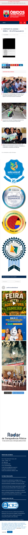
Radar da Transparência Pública (16, 519)
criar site (10, 511)
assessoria (11, 513)
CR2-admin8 (5, 34)
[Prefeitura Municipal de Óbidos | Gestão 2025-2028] (14, 13)
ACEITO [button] (9, 531)
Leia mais (19, 528)
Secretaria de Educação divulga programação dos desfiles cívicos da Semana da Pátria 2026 (14, 3)
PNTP (7, 519)
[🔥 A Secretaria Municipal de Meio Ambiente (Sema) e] (14, 353)
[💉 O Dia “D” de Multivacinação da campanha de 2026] (14, 328)
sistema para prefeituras (18, 511)
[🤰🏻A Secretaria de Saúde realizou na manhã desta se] (14, 378)
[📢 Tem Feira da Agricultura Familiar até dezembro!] (14, 303)
